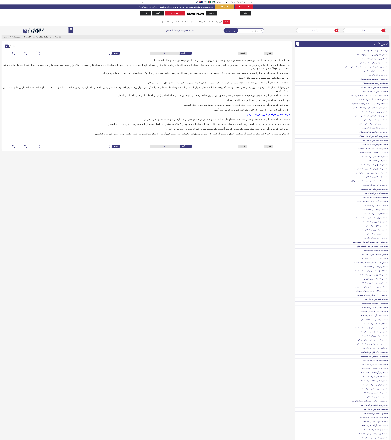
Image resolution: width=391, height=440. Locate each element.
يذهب (183, 53)
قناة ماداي (174, 13)
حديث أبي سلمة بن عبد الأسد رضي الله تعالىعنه (373, 99)
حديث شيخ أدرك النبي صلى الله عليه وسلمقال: (373, 148)
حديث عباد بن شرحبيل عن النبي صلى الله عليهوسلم (372, 258)
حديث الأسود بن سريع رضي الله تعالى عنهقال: (374, 91)
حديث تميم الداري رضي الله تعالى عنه (376, 193)
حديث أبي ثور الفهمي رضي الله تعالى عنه (375, 385)
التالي (269, 53)
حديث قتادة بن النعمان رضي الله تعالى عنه (374, 71)
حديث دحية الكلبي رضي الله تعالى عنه (376, 397)
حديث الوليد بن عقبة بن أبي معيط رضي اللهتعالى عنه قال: (370, 103)
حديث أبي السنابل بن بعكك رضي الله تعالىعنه (374, 381)
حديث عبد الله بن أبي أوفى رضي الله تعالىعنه (374, 425)
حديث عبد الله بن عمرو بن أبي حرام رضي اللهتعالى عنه (371, 340)
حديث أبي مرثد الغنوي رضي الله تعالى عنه (375, 222)
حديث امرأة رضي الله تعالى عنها (378, 161)
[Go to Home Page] (195, 14)
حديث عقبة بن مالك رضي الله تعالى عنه (375, 209)
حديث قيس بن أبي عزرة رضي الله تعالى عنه (374, 372)
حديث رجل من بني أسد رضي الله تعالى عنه (374, 112)
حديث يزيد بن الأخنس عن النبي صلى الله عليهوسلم (372, 201)
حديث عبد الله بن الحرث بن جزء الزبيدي (376, 279)
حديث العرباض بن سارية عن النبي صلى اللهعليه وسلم (371, 218)
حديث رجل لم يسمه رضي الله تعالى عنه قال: (374, 152)
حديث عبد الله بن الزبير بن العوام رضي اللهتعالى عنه (372, 55)
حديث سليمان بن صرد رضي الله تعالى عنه (375, 364)
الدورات (211, 13)
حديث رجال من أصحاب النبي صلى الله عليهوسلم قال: (371, 116)
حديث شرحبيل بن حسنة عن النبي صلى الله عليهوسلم (371, 287)
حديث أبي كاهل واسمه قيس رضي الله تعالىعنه (374, 389)
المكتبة (210, 21)
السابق (242, 53)
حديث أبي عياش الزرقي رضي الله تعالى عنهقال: (373, 136)
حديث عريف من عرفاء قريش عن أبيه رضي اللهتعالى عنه (370, 173)
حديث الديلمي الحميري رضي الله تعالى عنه (374, 336)
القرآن (146, 13)
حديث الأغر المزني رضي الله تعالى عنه (376, 299)
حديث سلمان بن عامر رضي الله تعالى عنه (375, 303)
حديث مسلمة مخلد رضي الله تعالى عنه (375, 197)
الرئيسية (219, 21)
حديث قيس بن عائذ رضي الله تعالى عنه (375, 266)
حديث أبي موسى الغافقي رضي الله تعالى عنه (374, 405)
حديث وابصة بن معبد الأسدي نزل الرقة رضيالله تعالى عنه (371, 328)
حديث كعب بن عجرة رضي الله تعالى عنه (375, 348)
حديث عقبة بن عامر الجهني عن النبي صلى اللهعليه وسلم (370, 242)
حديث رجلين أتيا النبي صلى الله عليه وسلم (374, 319)
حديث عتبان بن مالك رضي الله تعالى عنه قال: (373, 124)
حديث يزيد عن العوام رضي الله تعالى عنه (375, 185)
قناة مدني (175, 21)
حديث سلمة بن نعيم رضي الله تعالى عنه (375, 360)
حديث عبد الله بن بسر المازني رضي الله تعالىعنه (373, 275)
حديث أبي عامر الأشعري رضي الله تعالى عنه (375, 254)
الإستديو (193, 21)
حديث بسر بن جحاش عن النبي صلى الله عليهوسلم (372, 295)
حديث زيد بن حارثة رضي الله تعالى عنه (376, 250)
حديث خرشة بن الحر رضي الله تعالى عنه (376, 205)
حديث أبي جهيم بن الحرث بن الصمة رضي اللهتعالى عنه (371, 262)
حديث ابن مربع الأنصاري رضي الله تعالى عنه (374, 230)
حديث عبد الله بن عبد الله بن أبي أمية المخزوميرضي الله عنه (369, 95)
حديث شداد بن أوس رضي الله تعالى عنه (376, 214)
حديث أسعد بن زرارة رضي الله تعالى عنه (376, 234)
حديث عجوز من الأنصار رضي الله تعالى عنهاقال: (373, 132)
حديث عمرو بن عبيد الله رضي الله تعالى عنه (374, 417)
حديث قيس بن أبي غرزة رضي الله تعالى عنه (374, 59)
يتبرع (226, 22)
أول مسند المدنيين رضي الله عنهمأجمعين (375, 51)
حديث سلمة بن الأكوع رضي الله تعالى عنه (375, 128)
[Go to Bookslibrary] (34, 31)
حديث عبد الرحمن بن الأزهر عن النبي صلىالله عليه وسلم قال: (369, 181)
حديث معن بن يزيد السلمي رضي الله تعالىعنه (374, 356)
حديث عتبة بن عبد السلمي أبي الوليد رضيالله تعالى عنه (371, 271)
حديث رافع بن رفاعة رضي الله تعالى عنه (376, 413)
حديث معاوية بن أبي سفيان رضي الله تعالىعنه (374, 189)
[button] (6, 46)
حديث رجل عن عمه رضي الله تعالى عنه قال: (374, 140)
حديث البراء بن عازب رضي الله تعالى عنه (375, 377)
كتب (158, 13)
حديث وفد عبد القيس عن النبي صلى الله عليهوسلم (372, 291)
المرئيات (202, 21)
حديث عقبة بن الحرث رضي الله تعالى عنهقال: (374, 63)
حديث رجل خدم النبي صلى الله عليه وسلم (375, 144)
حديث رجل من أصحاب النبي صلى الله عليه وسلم (372, 246)
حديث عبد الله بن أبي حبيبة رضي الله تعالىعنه (374, 315)
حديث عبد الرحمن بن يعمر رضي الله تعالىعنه (374, 393)
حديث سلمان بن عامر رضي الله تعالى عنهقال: (374, 79)
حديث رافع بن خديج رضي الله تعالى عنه (376, 238)
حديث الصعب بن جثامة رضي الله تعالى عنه (374, 120)
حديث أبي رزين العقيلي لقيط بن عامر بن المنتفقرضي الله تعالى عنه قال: (366, 67)
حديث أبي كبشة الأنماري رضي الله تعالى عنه (374, 332)
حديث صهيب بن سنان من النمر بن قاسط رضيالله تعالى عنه (369, 401)
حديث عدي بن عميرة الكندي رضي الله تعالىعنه (373, 283)
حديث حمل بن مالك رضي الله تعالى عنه (375, 177)
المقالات (185, 21)
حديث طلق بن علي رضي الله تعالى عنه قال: (374, 87)
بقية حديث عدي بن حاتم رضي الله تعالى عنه (374, 421)
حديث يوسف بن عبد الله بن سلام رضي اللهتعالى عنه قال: (370, 108)
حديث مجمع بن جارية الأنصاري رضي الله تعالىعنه (373, 434)
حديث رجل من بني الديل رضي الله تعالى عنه (374, 307)
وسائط (245, 13)
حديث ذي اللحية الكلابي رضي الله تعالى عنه (374, 156)
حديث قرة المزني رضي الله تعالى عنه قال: (375, 83)
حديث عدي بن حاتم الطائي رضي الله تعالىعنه (374, 352)
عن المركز (165, 21)
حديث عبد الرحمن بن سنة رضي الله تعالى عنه (374, 165)
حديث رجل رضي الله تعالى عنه (378, 75)
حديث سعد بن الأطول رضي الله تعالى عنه (375, 226)
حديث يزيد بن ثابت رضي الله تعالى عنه (376, 429)
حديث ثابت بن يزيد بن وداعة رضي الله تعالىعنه (374, 311)
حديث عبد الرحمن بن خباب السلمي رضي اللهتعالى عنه (371, 169)
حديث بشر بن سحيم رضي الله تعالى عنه (376, 409)
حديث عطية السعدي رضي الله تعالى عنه (375, 324)
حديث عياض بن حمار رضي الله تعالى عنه (375, 368)
